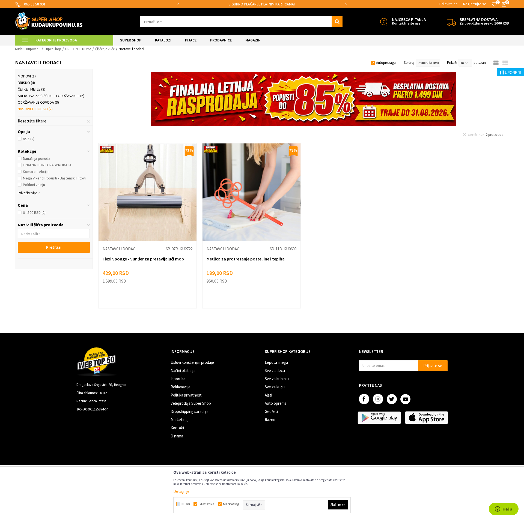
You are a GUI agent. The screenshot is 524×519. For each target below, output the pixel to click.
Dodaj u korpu (151, 298)
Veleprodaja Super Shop (191, 403)
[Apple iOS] (427, 417)
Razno (270, 420)
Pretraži (53, 247)
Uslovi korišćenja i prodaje (192, 362)
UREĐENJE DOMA (78, 49)
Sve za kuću (275, 387)
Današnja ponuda (36, 158)
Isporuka (178, 379)
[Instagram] (378, 399)
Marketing (179, 420)
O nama (177, 436)
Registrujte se (474, 3)
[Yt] (405, 399)
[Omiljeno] (494, 4)
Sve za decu (275, 370)
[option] (262, 4)
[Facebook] (364, 399)
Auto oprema (276, 403)
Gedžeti (271, 411)
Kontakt (177, 428)
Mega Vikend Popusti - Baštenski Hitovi (54, 178)
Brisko (26, 82)
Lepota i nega (276, 362)
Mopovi (27, 76)
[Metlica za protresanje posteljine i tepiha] (251, 192)
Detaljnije (181, 491)
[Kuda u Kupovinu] (49, 21)
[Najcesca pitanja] (383, 21)
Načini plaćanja (183, 370)
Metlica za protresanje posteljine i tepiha (246, 258)
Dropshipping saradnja (190, 411)
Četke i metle (31, 89)
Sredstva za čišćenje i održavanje (51, 95)
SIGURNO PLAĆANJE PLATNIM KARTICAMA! (261, 4)
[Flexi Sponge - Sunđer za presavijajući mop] (147, 192)
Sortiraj (409, 62)
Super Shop (52, 49)
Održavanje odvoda (38, 102)
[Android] (380, 417)
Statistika (206, 504)
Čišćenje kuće (105, 49)
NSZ (28, 138)
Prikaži (452, 62)
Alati (268, 395)
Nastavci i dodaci (35, 108)
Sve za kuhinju (277, 379)
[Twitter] (392, 399)
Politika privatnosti (187, 395)
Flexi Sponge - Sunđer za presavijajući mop (143, 258)
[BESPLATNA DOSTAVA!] (451, 21)
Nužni (185, 504)
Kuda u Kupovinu (27, 49)
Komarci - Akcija (36, 171)
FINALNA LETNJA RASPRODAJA (47, 165)
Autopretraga (386, 62)
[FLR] (303, 99)
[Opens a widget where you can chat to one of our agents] (504, 509)
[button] (241, 21)
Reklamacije (180, 387)
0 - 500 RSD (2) (34, 212)
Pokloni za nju (34, 184)
